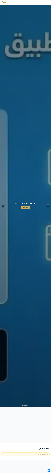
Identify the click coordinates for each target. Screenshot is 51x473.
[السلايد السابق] (2, 205)
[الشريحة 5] (24, 405)
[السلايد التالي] (48, 205)
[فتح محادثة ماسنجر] (49, 470)
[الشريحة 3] (26, 405)
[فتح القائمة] (48, 2)
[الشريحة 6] (23, 405)
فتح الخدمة (25, 207)
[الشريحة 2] (27, 405)
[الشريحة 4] (25, 405)
